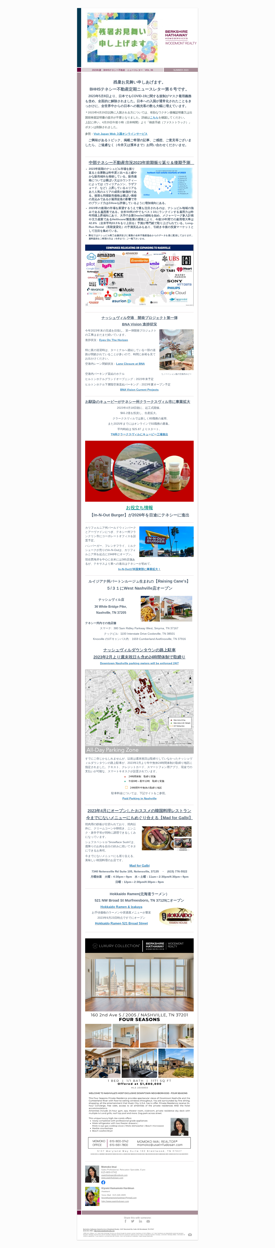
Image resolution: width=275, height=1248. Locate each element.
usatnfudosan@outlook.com (114, 1175)
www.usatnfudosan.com (112, 1178)
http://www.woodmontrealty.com (104, 1231)
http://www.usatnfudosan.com (115, 1201)
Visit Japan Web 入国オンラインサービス (121, 133)
